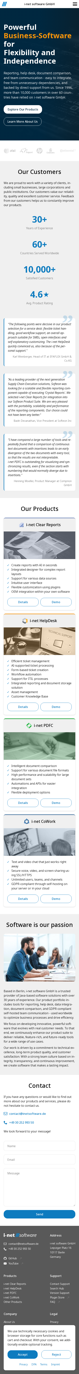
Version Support (59, 1293)
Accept (23, 1354)
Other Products (13, 1302)
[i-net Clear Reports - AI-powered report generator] (39, 545)
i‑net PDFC (10, 1293)
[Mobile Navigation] (75, 4)
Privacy (54, 1322)
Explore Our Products (23, 109)
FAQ (52, 1302)
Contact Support (60, 1284)
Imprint (55, 1364)
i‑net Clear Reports (15, 1284)
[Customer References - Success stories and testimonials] (39, 151)
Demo (56, 602)
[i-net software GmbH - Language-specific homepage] (4, 4)
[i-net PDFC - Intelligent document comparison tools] (39, 746)
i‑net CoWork (11, 1297)
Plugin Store (57, 1297)
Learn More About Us (23, 121)
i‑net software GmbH (39, 4)
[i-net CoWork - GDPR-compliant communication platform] (39, 842)
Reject (56, 1354)
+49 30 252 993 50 (21, 1122)
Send (39, 1214)
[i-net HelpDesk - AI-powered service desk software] (39, 641)
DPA (34, 1364)
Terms (43, 1364)
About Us (9, 1322)
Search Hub (57, 1288)
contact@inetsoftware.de (27, 1114)
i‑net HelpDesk (12, 1288)
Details (23, 602)
